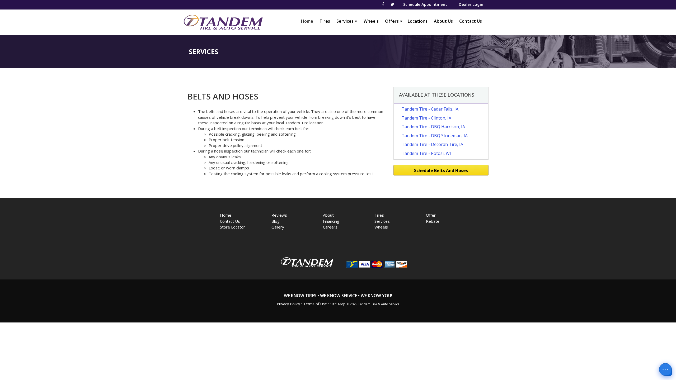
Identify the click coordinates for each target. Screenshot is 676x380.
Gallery (277, 227)
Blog (275, 221)
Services (345, 21)
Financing (331, 221)
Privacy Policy (288, 303)
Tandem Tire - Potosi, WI (426, 153)
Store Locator (232, 227)
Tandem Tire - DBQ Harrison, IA (433, 127)
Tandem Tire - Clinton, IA (426, 118)
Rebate (432, 221)
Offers (392, 21)
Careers (330, 227)
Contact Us (470, 21)
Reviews (279, 215)
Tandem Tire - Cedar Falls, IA (430, 109)
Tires (325, 21)
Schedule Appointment (425, 4)
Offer (431, 215)
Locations (418, 21)
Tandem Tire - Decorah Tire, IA (432, 144)
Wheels (371, 21)
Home (308, 21)
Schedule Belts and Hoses (441, 170)
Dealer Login (471, 4)
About (328, 215)
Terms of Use (315, 303)
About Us (443, 21)
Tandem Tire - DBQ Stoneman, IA (435, 136)
